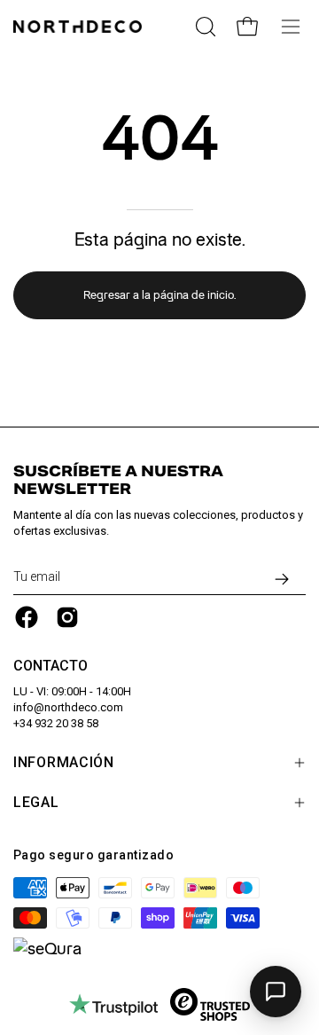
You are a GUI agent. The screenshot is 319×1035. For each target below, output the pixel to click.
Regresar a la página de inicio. (159, 295)
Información (63, 762)
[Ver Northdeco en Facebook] (26, 617)
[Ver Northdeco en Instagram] (67, 617)
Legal (36, 802)
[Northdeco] (79, 26)
